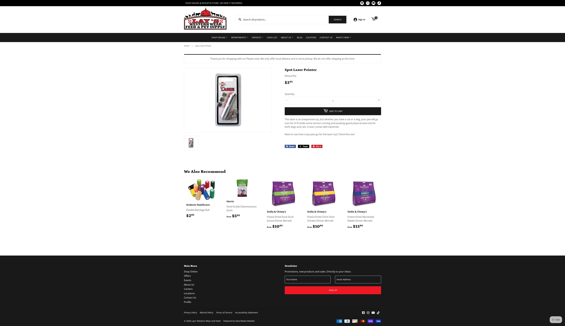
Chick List (272, 37)
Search (340, 19)
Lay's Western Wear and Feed (206, 321)
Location (311, 37)
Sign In (361, 19)
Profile (187, 302)
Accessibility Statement (246, 312)
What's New (342, 37)
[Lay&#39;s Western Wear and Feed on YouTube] (373, 313)
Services (256, 37)
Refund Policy (206, 312)
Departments (238, 37)
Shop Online (219, 37)
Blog (299, 37)
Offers (187, 275)
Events (187, 280)
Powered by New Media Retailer (239, 321)
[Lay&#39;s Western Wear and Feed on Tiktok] (378, 313)
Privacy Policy (190, 312)
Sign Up (333, 290)
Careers (188, 289)
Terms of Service (224, 312)
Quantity (289, 94)
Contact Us (326, 37)
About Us (286, 37)
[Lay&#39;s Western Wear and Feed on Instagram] (368, 313)
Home (186, 45)
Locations (189, 293)
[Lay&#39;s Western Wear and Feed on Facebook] (363, 313)
